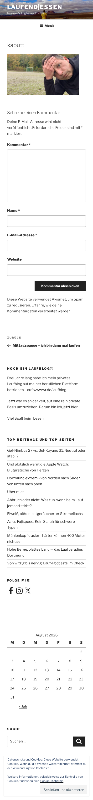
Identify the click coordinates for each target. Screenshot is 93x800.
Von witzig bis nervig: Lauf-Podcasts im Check (45, 563)
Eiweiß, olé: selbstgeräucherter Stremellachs (45, 514)
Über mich (16, 492)
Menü (49, 26)
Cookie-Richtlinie (51, 781)
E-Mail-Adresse (22, 235)
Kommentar (19, 145)
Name (13, 210)
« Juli (23, 706)
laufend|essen (34, 7)
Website (14, 259)
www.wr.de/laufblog (49, 390)
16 (81, 670)
